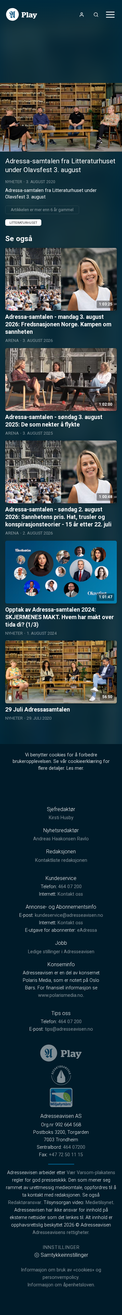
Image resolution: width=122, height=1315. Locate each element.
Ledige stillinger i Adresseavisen (61, 952)
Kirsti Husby (61, 817)
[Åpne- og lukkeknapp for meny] (110, 14)
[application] (61, 117)
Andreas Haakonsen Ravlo (61, 839)
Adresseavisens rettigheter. (61, 1232)
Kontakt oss (70, 894)
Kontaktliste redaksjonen (61, 860)
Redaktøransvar (24, 1202)
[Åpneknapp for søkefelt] (95, 14)
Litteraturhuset (23, 222)
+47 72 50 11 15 (66, 1155)
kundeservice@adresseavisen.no (69, 915)
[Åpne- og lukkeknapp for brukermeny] (81, 14)
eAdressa (87, 930)
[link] (21, 14)
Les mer (74, 768)
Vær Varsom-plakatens (91, 1172)
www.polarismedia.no (60, 995)
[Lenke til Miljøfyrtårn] (61, 1097)
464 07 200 (70, 886)
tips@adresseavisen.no (69, 1029)
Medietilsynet (99, 1202)
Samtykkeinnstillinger (64, 1255)
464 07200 (74, 1147)
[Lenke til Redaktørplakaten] (61, 1075)
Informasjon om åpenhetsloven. (61, 1285)
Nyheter (13, 182)
